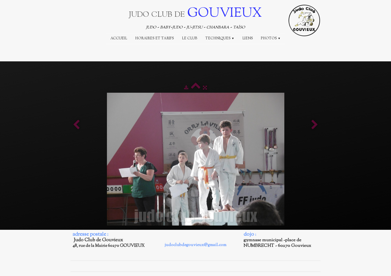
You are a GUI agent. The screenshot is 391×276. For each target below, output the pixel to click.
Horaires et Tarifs (154, 38)
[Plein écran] (205, 88)
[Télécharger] (186, 88)
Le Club (189, 38)
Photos (271, 38)
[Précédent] (76, 125)
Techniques (219, 38)
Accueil (118, 38)
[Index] (195, 88)
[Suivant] (314, 125)
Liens (247, 38)
